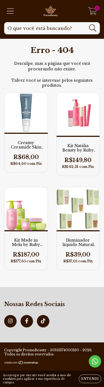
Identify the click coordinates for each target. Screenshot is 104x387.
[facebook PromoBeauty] (27, 321)
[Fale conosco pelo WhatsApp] (95, 361)
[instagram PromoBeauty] (10, 321)
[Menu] (10, 11)
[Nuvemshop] (21, 363)
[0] (92, 12)
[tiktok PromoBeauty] (43, 321)
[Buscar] (92, 28)
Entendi (90, 379)
